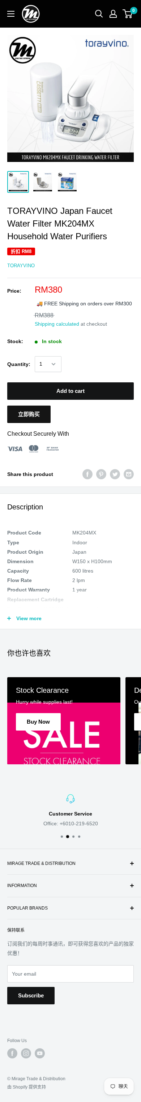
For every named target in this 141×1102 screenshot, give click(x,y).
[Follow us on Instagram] (26, 1053)
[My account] (113, 14)
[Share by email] (129, 474)
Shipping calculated (57, 324)
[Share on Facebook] (87, 474)
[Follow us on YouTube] (40, 1053)
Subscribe (31, 995)
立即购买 (29, 414)
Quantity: (18, 364)
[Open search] (99, 14)
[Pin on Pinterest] (101, 474)
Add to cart (70, 391)
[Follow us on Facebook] (12, 1053)
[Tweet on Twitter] (115, 474)
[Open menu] (10, 14)
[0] (127, 13)
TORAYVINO (21, 265)
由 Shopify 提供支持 (26, 1087)
